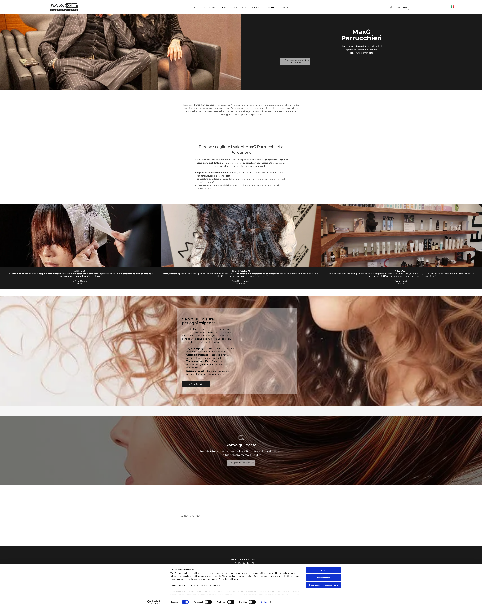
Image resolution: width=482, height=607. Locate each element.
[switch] (208, 602)
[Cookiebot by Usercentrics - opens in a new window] (154, 602)
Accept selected (323, 577)
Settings (264, 602)
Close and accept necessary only (323, 585)
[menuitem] (196, 7)
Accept (323, 570)
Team (236, 163)
